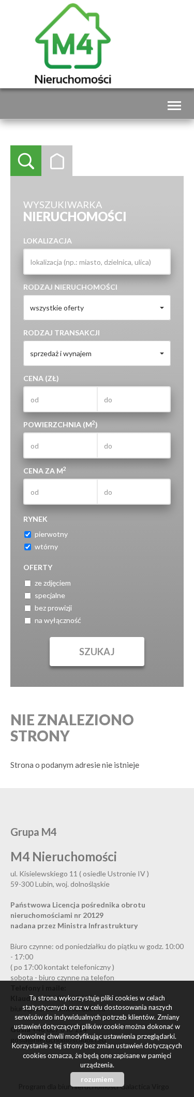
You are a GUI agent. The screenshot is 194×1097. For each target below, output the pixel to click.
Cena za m (44, 470)
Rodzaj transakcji (61, 332)
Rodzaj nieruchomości (70, 286)
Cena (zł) (41, 378)
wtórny (46, 546)
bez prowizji (53, 607)
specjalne (50, 595)
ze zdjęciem (53, 582)
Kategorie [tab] (56, 161)
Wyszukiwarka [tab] (25, 161)
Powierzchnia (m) (60, 424)
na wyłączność (58, 620)
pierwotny (51, 534)
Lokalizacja (47, 240)
